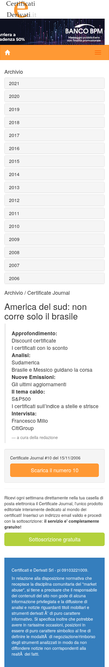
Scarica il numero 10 (54, 470)
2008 (14, 252)
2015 (14, 161)
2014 (14, 174)
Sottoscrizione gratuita (55, 539)
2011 (14, 213)
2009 (14, 239)
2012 (14, 200)
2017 (14, 135)
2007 (14, 265)
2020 (14, 96)
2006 (14, 278)
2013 (14, 187)
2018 (14, 122)
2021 (14, 83)
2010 (14, 226)
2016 (14, 148)
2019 (14, 109)
